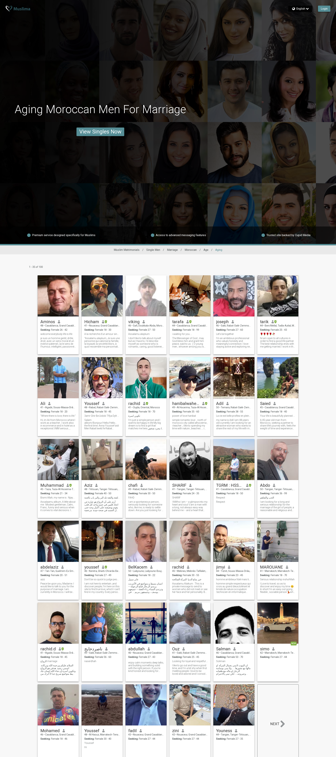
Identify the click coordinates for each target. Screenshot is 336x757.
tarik (264, 321)
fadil (132, 730)
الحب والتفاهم (267, 497)
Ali (42, 403)
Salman (223, 648)
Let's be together (225, 334)
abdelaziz (49, 567)
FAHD (131, 497)
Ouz (176, 648)
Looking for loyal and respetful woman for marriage (190, 661)
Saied (265, 403)
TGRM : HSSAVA (229, 485)
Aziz (88, 485)
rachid (134, 403)
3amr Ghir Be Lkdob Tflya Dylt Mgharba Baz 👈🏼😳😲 (102, 415)
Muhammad (52, 485)
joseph (222, 321)
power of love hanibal (184, 415)
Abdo (265, 485)
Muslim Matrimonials (126, 250)
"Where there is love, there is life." (58, 415)
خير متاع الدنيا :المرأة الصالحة (186, 579)
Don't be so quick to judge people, (102, 579)
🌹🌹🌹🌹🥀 (267, 334)
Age (206, 250)
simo (264, 648)
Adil (219, 403)
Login (324, 8)
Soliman (220, 661)
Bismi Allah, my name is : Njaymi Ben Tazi (58, 497)
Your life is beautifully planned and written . (278, 415)
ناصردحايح (93, 648)
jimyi (220, 567)
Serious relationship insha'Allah (277, 579)
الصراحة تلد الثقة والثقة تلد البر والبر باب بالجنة (102, 497)
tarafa (178, 321)
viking (134, 321)
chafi (133, 485)
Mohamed (50, 730)
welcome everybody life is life (56, 334)
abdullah (136, 648)
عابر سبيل (133, 579)
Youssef (91, 403)
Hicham (91, 321)
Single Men (153, 250)
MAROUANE (271, 567)
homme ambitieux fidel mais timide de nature (234, 579)
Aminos (47, 321)
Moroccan (191, 250)
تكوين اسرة (134, 415)
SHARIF (179, 485)
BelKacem (137, 567)
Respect (220, 497)
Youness (224, 730)
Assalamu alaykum (139, 334)
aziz (42, 579)
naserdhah (90, 661)
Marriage (172, 250)
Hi (85, 747)
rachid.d (48, 648)
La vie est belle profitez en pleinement (234, 415)
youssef (91, 567)
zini (175, 730)
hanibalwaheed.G (185, 403)
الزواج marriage (48, 661)
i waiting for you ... (182, 334)
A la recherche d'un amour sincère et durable (102, 334)
